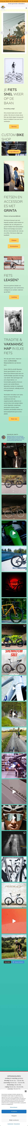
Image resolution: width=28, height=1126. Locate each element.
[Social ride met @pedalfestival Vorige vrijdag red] (14, 714)
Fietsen (14, 240)
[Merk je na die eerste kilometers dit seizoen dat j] (14, 662)
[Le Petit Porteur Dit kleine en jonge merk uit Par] (14, 533)
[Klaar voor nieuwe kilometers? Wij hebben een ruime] (14, 946)
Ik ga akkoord (14, 151)
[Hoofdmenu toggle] (26, 8)
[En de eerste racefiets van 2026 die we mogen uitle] (14, 895)
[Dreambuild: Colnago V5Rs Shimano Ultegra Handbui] (14, 688)
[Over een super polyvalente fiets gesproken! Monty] (14, 636)
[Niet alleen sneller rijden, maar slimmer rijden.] (14, 558)
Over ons (14, 419)
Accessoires (14, 246)
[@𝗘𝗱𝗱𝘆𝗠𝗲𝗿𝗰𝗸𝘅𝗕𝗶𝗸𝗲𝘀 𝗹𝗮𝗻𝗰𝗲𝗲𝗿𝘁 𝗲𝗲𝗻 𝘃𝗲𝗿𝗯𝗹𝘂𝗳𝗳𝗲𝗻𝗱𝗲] (14, 869)
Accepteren (14, 1111)
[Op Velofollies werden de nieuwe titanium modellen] (14, 481)
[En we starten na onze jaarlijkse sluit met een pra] (14, 507)
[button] (25, 1091)
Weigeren (14, 1116)
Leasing (14, 297)
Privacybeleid (17, 1123)
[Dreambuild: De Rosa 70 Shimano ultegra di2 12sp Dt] (14, 610)
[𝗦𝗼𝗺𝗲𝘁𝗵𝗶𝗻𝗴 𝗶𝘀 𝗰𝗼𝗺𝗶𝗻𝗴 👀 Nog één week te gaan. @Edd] (14, 584)
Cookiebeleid (10, 1123)
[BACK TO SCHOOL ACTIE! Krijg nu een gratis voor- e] (14, 455)
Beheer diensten (13, 1107)
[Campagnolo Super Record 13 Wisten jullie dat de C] (14, 817)
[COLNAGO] (14, 843)
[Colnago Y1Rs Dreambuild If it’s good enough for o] (14, 765)
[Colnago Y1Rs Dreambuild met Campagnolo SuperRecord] (14, 791)
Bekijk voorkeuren (14, 1120)
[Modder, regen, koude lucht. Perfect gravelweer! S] (14, 921)
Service (14, 126)
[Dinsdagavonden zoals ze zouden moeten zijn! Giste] (14, 740)
